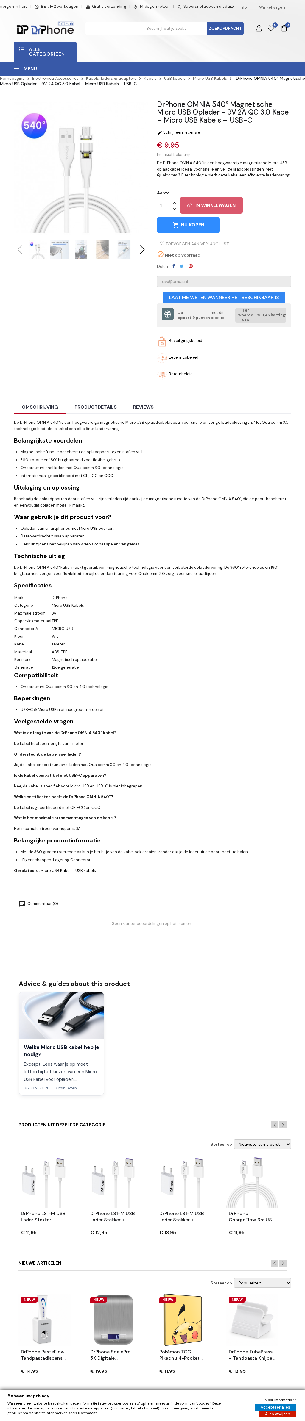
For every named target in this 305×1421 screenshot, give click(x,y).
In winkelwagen (215, 205)
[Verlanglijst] (271, 29)
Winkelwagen (272, 7)
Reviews (143, 407)
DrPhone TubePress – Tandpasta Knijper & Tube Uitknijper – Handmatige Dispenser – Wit (251, 1355)
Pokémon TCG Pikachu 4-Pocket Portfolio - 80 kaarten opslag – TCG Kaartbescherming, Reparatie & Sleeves (181, 1355)
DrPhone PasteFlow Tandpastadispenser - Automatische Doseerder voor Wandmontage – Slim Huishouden (44, 1355)
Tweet (182, 266)
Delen (173, 266)
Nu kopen (188, 225)
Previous (274, 1124)
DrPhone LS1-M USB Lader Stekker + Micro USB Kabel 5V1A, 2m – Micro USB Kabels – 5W (112, 1217)
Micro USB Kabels (57, 870)
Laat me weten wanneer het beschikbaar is (224, 297)
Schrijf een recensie (178, 132)
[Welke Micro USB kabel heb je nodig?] (61, 1015)
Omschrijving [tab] (40, 407)
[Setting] (259, 29)
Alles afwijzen (277, 1414)
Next (283, 1124)
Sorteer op (221, 1144)
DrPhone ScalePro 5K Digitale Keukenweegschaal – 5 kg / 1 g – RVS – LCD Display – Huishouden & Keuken (112, 1355)
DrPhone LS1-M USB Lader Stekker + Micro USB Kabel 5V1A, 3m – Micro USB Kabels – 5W (181, 1217)
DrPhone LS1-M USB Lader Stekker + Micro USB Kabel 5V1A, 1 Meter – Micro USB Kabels (43, 1217)
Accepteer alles (275, 1407)
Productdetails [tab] (95, 407)
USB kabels (85, 870)
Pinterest (191, 266)
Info (243, 7)
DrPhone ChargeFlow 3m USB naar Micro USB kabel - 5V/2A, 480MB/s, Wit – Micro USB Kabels (252, 1217)
